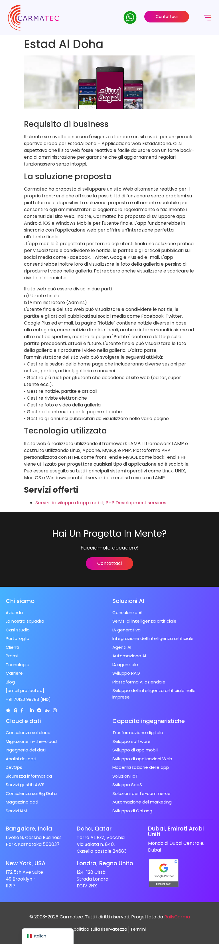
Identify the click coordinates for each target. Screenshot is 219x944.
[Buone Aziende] (15, 710)
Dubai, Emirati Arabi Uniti (176, 831)
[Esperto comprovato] (39, 710)
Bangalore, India (29, 829)
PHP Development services (136, 502)
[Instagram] (55, 710)
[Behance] (47, 710)
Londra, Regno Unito (105, 863)
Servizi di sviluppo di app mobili (69, 502)
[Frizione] (8, 710)
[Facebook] (22, 710)
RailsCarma (177, 917)
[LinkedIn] (32, 710)
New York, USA (26, 863)
